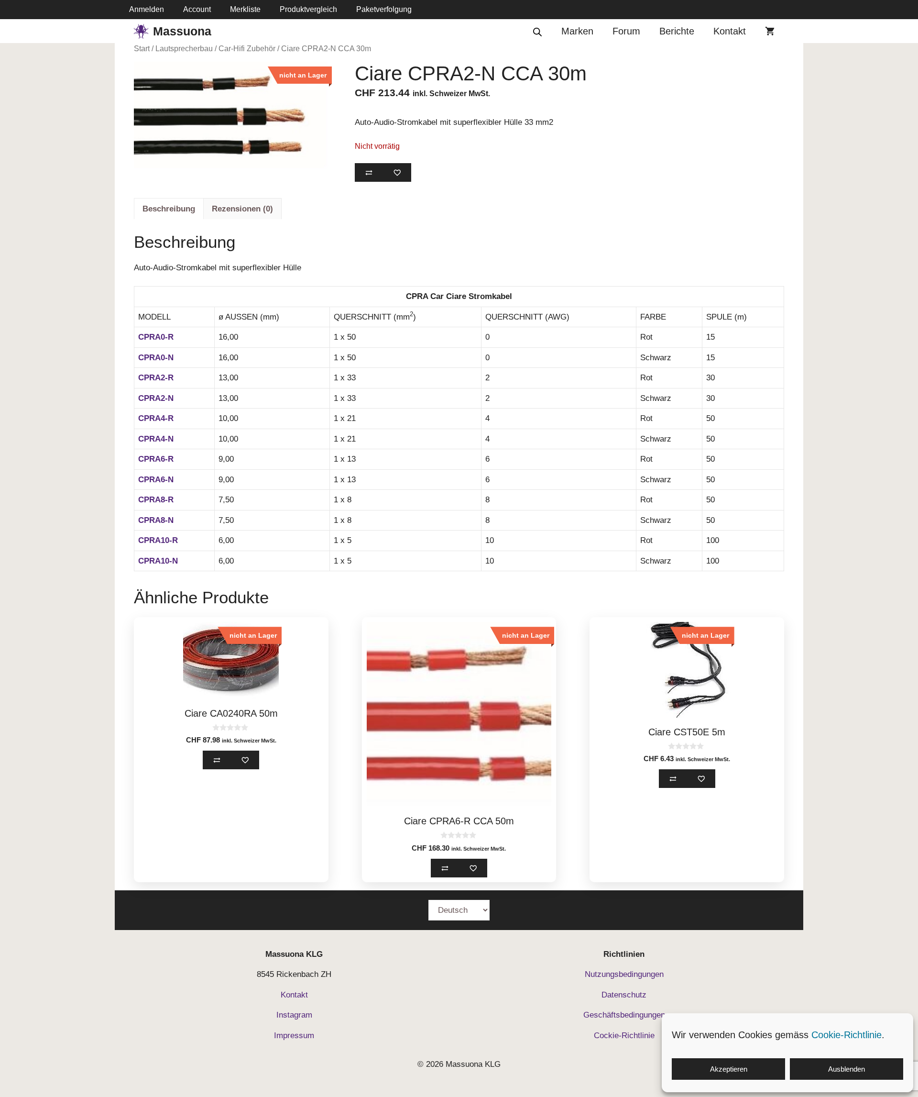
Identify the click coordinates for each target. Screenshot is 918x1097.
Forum (626, 31)
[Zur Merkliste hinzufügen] (397, 172)
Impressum (294, 1035)
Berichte (676, 31)
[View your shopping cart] (769, 31)
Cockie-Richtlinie (624, 1035)
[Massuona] (141, 31)
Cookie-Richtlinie (846, 1035)
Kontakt (729, 31)
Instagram (294, 1014)
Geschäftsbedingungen (624, 1014)
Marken (577, 31)
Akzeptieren (728, 1069)
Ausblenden (846, 1069)
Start (142, 48)
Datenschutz (623, 994)
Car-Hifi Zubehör (247, 48)
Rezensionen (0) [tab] (242, 208)
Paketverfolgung (384, 9)
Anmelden (146, 9)
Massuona (182, 31)
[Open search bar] (537, 31)
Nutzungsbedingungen (624, 974)
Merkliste (245, 9)
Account (197, 9)
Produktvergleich (308, 9)
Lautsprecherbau (184, 48)
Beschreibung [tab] (168, 208)
